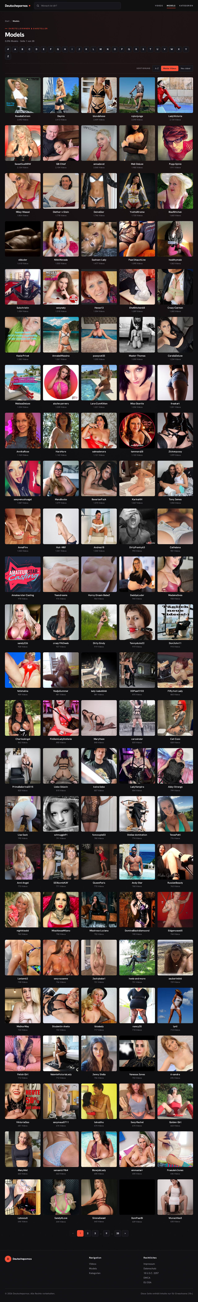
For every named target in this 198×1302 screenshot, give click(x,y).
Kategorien (186, 5)
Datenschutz (150, 1268)
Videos (159, 5)
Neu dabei (185, 68)
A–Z (157, 68)
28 (117, 1233)
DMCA (147, 1277)
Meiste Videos (169, 68)
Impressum (149, 1263)
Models (171, 5)
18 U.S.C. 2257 (151, 1273)
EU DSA (147, 1282)
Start (7, 21)
